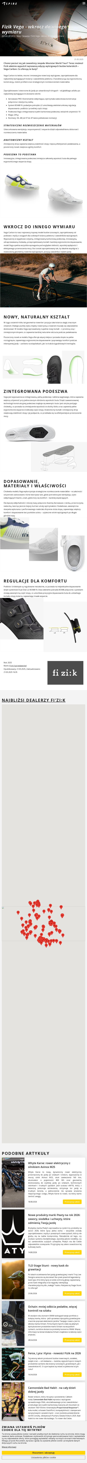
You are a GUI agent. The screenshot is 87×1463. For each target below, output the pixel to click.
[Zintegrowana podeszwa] (43, 445)
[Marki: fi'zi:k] (65, 673)
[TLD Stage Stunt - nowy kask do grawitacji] (13, 1279)
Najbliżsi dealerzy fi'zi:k (34, 700)
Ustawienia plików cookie (43, 1457)
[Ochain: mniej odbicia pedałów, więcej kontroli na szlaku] (13, 1323)
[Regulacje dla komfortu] (43, 625)
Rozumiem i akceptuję (43, 1453)
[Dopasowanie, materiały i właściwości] (43, 544)
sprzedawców (20, 666)
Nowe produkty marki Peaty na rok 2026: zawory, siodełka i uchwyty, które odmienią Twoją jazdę (54, 1219)
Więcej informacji (9, 1447)
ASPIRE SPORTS (8, 36)
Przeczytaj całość (72, 1202)
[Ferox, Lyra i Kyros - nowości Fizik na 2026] (13, 1364)
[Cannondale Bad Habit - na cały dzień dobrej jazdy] (13, 1406)
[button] (51, 924)
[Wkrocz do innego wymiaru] (43, 280)
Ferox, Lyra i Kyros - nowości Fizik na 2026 (54, 1353)
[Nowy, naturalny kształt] (23, 367)
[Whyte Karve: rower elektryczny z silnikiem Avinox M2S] (13, 1183)
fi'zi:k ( (12, 666)
